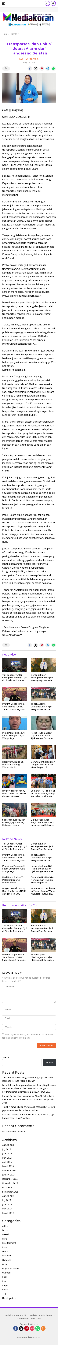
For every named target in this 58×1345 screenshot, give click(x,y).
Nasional (6, 1255)
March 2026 (8, 1166)
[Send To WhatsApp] (53, 68)
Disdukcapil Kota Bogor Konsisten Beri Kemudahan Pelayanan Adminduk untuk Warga (43, 822)
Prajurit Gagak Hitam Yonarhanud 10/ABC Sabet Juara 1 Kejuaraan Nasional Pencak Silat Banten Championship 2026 (14, 707)
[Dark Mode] (47, 3)
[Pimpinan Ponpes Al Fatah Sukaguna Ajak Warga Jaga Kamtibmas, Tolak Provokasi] (14, 723)
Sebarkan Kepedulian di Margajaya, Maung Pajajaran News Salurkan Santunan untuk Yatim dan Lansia (13, 822)
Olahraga (6, 1260)
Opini (36, 58)
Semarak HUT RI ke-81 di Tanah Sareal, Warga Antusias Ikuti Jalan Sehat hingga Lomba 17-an (43, 793)
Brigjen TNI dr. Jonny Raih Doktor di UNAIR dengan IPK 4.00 (14, 793)
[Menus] (4, 3)
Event (5, 1247)
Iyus (21, 58)
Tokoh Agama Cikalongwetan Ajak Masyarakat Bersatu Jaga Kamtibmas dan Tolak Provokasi (42, 707)
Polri (4, 1281)
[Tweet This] (35, 68)
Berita (29, 58)
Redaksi (33, 1315)
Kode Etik (21, 1315)
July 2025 (6, 1200)
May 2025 (7, 1208)
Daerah (5, 1234)
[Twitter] (21, 1328)
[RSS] (43, 1328)
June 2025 (7, 1204)
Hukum (5, 1251)
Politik (5, 1276)
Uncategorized (9, 1298)
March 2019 (8, 1213)
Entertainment (9, 1242)
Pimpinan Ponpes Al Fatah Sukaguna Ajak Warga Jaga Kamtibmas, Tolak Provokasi (13, 736)
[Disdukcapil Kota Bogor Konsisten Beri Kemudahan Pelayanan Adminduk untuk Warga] (43, 810)
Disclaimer (47, 1315)
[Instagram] (32, 1328)
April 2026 (7, 1162)
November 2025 (10, 1183)
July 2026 (6, 1149)
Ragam (5, 1285)
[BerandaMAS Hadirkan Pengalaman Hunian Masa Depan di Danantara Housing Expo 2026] (43, 752)
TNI (4, 1293)
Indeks (9, 1315)
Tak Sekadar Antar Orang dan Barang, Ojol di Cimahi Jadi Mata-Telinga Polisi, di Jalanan (14, 678)
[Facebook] (15, 1328)
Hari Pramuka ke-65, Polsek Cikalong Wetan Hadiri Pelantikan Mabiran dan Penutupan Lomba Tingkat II (14, 765)
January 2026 (8, 1174)
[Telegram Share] (47, 68)
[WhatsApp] (37, 1328)
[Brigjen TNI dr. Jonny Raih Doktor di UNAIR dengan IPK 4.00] (14, 781)
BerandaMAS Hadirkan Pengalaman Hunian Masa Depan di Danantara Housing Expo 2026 (43, 765)
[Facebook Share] (30, 68)
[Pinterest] (26, 1328)
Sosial (5, 1289)
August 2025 (8, 1195)
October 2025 (8, 1187)
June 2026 (7, 1153)
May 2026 (7, 1157)
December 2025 (10, 1178)
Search (5, 1057)
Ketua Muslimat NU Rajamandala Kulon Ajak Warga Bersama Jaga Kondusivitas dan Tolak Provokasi (43, 736)
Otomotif (6, 1272)
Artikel (5, 1226)
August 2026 (8, 1144)
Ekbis (4, 1238)
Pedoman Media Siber (29, 1318)
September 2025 (10, 1191)
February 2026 (9, 1170)
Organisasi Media (10, 1268)
